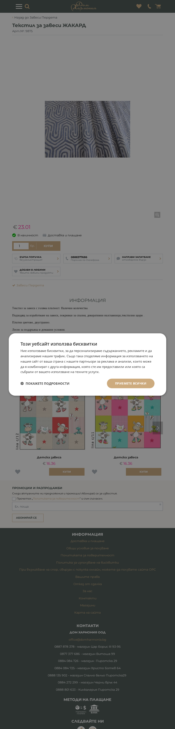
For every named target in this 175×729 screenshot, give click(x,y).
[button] (44, 383)
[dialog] (87, 364)
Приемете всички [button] (130, 383)
